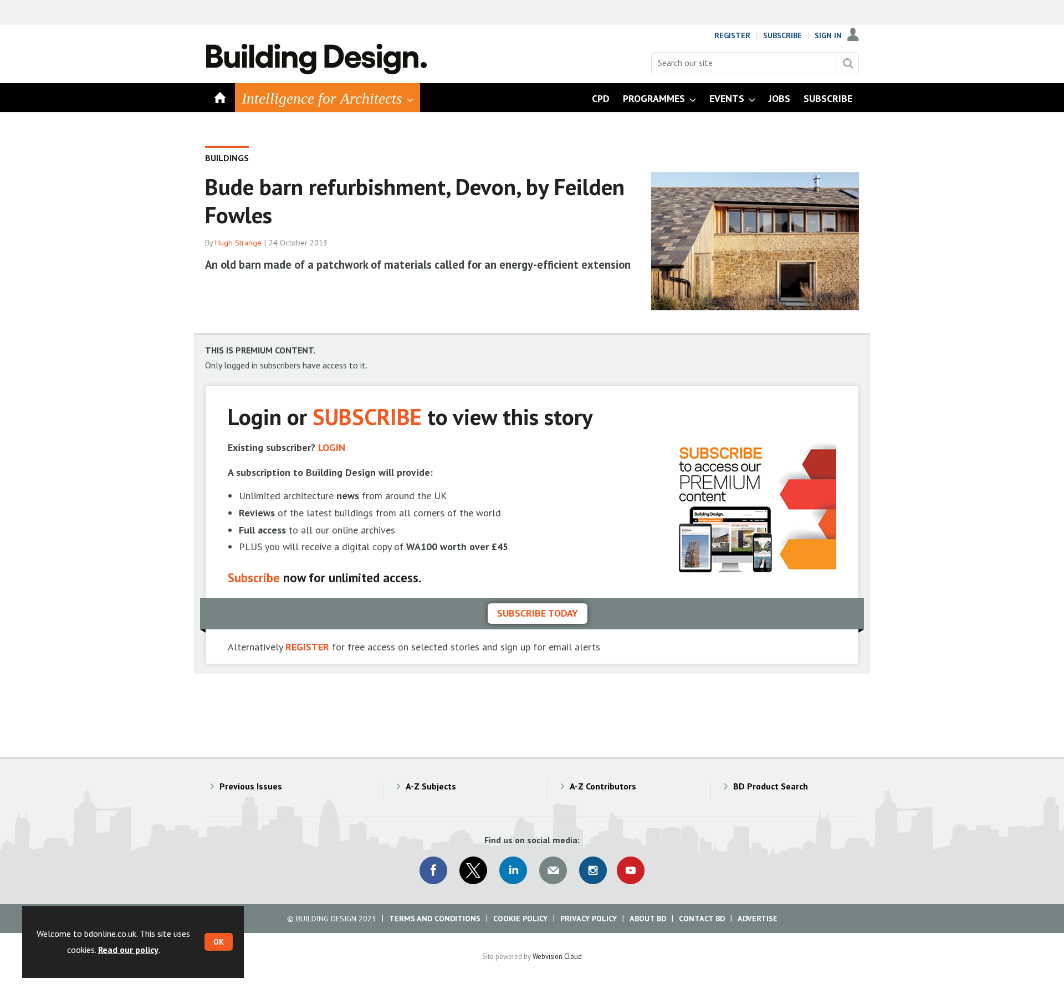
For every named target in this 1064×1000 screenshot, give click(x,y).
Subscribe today (537, 613)
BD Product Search (770, 786)
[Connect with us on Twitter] (473, 870)
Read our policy (128, 949)
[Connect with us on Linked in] (513, 870)
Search (848, 63)
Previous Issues (250, 786)
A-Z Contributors (603, 786)
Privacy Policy (588, 919)
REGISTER (307, 646)
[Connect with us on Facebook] (433, 870)
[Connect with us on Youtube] (630, 870)
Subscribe (782, 35)
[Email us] (553, 870)
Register (732, 35)
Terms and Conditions (434, 919)
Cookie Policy (520, 919)
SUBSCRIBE (367, 416)
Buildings (227, 157)
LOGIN (331, 447)
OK (218, 942)
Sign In (828, 35)
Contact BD (702, 919)
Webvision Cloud (557, 956)
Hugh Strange (238, 243)
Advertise (757, 919)
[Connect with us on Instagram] (593, 870)
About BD (648, 919)
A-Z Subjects (431, 786)
